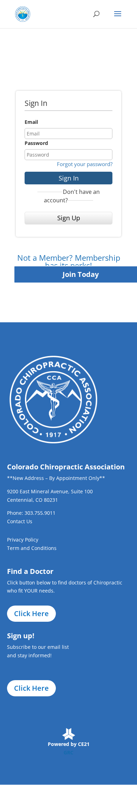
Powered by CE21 (69, 744)
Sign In (69, 178)
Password (36, 143)
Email (31, 122)
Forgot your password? (84, 163)
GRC (68, 752)
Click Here (31, 613)
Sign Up (68, 218)
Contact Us (19, 521)
